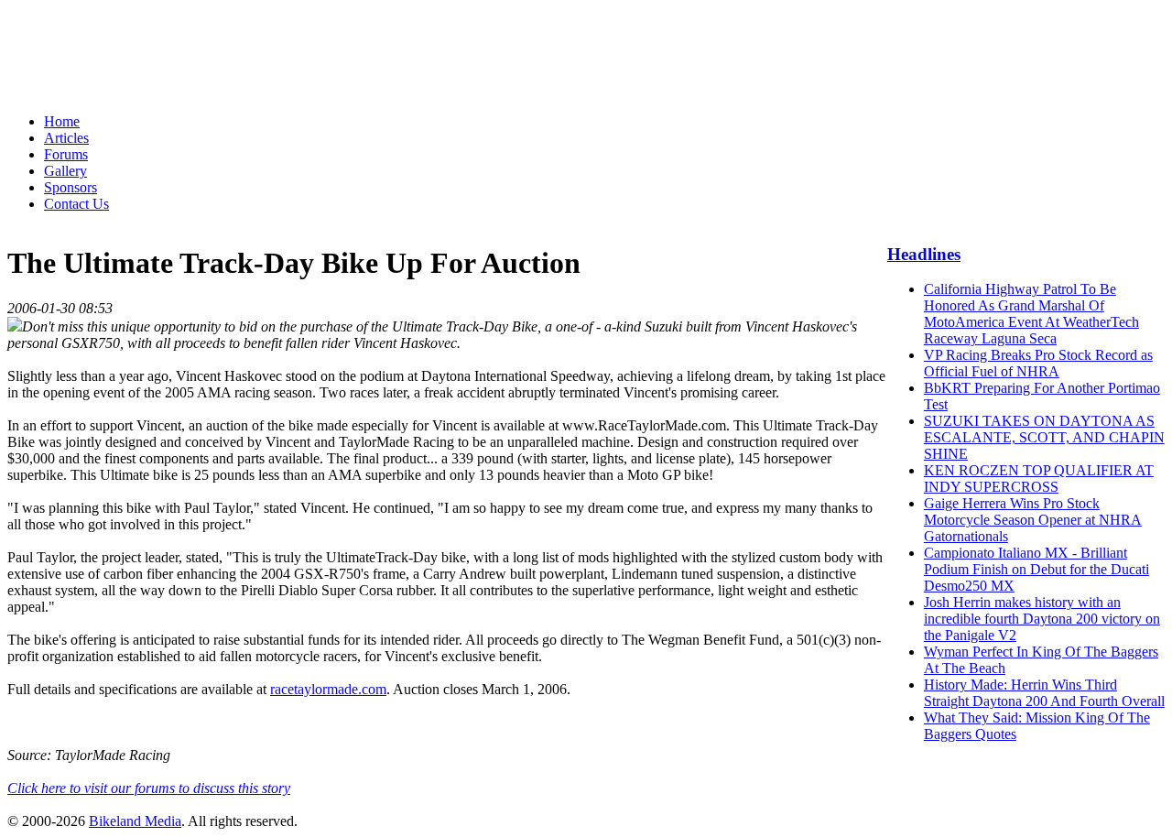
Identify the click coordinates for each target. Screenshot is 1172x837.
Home (62, 121)
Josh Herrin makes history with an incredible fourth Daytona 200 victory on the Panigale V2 (1042, 618)
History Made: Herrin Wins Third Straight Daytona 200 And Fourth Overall (1044, 693)
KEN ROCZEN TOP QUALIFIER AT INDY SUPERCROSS (1039, 478)
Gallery (65, 171)
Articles (66, 138)
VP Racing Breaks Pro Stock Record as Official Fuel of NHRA (1038, 363)
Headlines (923, 254)
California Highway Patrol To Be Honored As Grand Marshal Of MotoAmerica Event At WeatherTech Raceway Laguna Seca (1031, 313)
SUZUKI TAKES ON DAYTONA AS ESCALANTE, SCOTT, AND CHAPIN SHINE (1044, 437)
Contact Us (76, 204)
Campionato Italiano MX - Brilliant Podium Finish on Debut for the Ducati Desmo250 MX (1036, 569)
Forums (66, 154)
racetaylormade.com (328, 689)
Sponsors (70, 187)
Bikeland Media (135, 821)
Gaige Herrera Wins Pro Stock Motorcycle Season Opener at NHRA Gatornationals (1033, 519)
